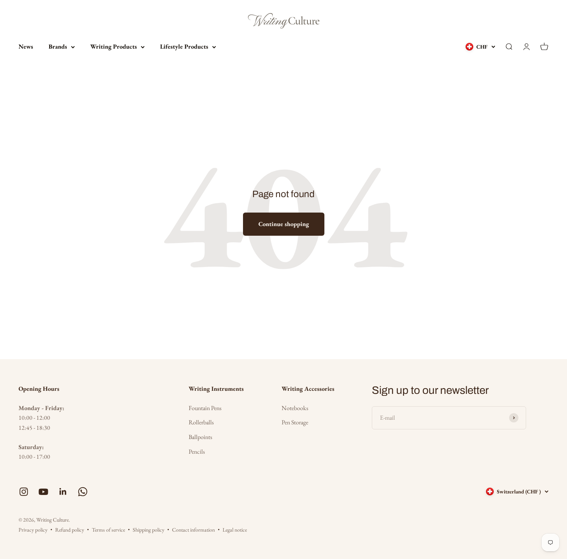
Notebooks (295, 408)
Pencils (197, 452)
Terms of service (108, 529)
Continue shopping (283, 224)
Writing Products (113, 46)
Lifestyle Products (184, 46)
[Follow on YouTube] (43, 491)
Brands (58, 46)
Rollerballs (201, 422)
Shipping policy (148, 529)
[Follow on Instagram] (24, 491)
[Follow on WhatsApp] (83, 491)
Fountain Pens (205, 408)
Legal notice (235, 529)
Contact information (193, 529)
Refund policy (69, 529)
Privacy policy (33, 529)
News (26, 46)
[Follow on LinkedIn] (63, 491)
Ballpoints (200, 437)
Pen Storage (295, 422)
